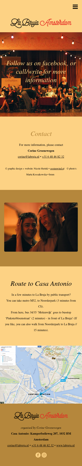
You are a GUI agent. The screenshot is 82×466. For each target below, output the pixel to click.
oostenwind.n (57, 168)
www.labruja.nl (65, 445)
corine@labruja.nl (28, 156)
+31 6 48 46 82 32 (53, 156)
